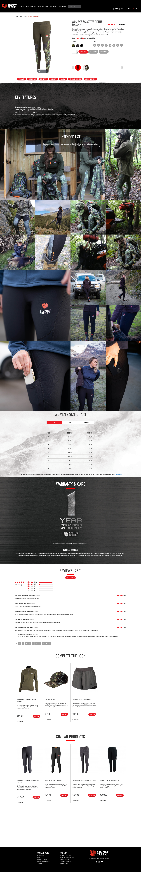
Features (21, 79)
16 (113, 45)
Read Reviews (121, 24)
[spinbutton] (74, 52)
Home (17, 16)
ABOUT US (33, 6)
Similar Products (90, 79)
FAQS (38, 858)
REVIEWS (63, 79)
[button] (77, 51)
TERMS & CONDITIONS (65, 861)
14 (110, 45)
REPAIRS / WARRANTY (42, 859)
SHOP (27, 6)
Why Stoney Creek (43, 6)
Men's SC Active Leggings (53, 780)
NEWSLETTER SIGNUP (65, 856)
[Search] (79, 6)
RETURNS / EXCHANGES (43, 861)
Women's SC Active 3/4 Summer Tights (28, 781)
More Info (36, 716)
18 (117, 45)
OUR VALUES (53, 6)
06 (94, 45)
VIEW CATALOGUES (65, 859)
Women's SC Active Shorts (82, 699)
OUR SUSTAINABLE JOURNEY (67, 858)
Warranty (53, 79)
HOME (22, 6)
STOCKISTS (40, 863)
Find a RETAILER (103, 52)
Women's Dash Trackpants (109, 780)
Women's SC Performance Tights (84, 780)
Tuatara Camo (62, 6)
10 (102, 45)
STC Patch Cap (50, 699)
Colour (74, 41)
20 (121, 45)
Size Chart (43, 79)
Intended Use (32, 79)
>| (49, 644)
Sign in (116, 9)
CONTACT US (119, 474)
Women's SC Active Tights (34, 16)
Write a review (70, 578)
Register (123, 9)
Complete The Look (75, 79)
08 (98, 45)
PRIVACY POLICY (64, 863)
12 (106, 45)
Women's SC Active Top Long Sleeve (27, 700)
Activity (25, 16)
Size (95, 41)
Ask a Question (93, 52)
